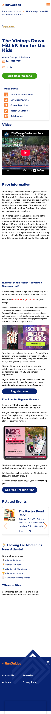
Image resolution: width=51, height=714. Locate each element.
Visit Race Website (19, 76)
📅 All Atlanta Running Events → (17, 577)
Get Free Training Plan (19, 490)
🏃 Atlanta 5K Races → (13, 560)
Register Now (19, 391)
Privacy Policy (30, 682)
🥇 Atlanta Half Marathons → (16, 569)
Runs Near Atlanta (11, 11)
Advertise (27, 675)
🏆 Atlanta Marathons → (14, 573)
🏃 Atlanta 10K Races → (13, 564)
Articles (6, 682)
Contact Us (8, 675)
